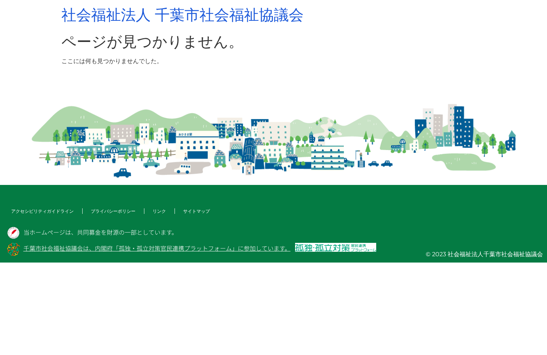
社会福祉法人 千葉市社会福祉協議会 (182, 15)
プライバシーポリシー (113, 211)
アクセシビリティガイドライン (42, 211)
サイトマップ (196, 211)
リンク (159, 211)
